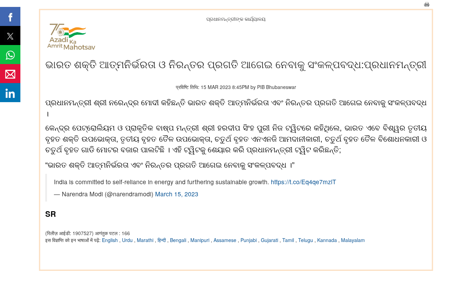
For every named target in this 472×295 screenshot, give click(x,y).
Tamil (288, 239)
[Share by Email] (10, 73)
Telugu (306, 239)
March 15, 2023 (176, 193)
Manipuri (200, 239)
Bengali (179, 239)
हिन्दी (162, 239)
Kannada (327, 239)
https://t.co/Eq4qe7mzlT (303, 181)
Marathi (146, 239)
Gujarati (270, 239)
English (110, 239)
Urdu (128, 239)
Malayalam (353, 239)
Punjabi (249, 239)
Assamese (226, 239)
